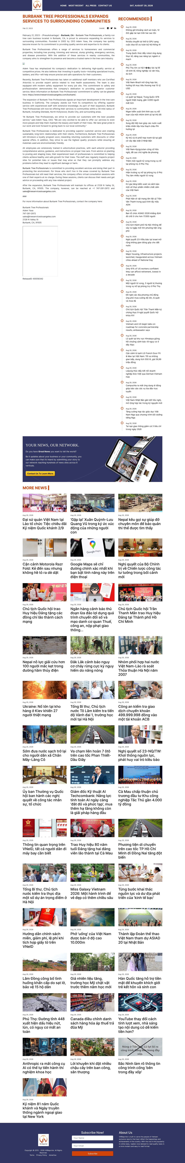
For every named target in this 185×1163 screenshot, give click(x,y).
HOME (63, 5)
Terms (32, 1155)
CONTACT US (105, 5)
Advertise (52, 1155)
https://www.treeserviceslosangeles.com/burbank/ (52, 94)
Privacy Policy (41, 1155)
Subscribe (92, 1153)
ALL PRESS (91, 5)
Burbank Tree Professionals (89, 35)
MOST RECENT (76, 5)
